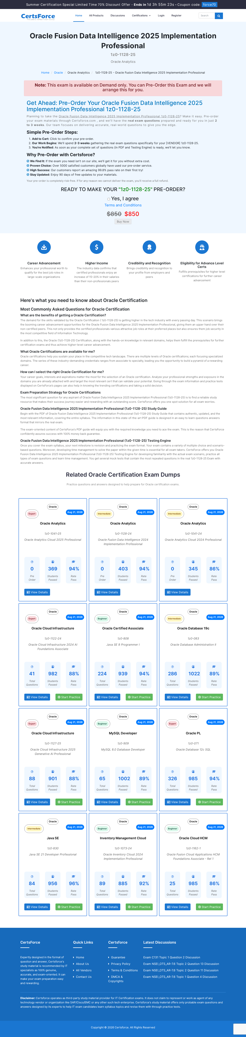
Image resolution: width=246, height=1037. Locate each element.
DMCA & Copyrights (115, 979)
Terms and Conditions (123, 205)
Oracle (58, 72)
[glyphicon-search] (219, 16)
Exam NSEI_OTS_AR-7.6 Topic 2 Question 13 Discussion (181, 964)
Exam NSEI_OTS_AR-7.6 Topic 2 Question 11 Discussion (180, 970)
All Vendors (83, 970)
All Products (96, 15)
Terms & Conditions (124, 970)
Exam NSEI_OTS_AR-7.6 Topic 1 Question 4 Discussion (180, 977)
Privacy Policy (120, 964)
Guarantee (118, 957)
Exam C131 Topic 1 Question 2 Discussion (171, 957)
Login (161, 15)
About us (82, 964)
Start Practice (70, 697)
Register (176, 15)
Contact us (83, 977)
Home (78, 15)
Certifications (140, 15)
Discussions (118, 15)
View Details (39, 592)
